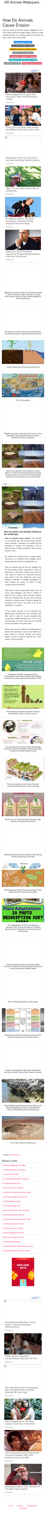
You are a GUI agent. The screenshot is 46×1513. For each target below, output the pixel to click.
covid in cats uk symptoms (23, 53)
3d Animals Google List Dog (13, 1237)
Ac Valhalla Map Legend (12, 1201)
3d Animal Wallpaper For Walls (14, 1165)
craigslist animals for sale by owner (23, 49)
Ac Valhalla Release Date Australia (16, 1179)
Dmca (11, 1505)
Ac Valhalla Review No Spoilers (14, 1170)
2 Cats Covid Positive (11, 1174)
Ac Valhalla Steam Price (12, 1183)
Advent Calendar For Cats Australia (16, 1210)
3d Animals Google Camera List (15, 1197)
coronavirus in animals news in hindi (23, 60)
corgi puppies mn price (23, 42)
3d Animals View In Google (13, 1228)
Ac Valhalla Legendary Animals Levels (17, 1192)
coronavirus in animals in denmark (23, 56)
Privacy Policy (32, 1505)
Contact (20, 1505)
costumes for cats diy (12, 63)
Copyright (23, 1508)
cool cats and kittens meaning (23, 46)
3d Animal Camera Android (13, 1188)
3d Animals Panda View (11, 1206)
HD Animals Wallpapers (21, 2)
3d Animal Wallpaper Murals (13, 1232)
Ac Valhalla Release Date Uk (13, 1214)
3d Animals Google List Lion (13, 1223)
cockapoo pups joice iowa (32, 63)
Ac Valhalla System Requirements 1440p (18, 1246)
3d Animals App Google (11, 1241)
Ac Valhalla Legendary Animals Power (17, 1219)
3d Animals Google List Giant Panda (16, 1250)
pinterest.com (15, 1154)
